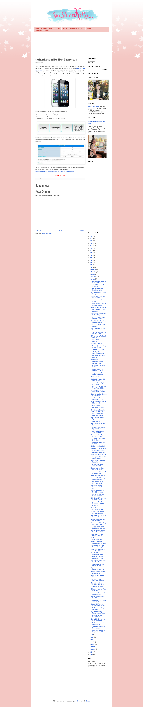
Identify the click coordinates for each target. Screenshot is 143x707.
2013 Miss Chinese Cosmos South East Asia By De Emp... (98, 527)
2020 (91, 250)
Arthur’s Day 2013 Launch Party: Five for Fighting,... (98, 314)
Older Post (81, 230)
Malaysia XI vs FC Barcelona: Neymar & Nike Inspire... (97, 512)
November (93, 272)
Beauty (51, 28)
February (93, 647)
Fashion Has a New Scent (96, 343)
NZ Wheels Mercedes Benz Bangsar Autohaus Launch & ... (98, 391)
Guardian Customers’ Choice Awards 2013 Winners (97, 468)
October (93, 274)
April (92, 642)
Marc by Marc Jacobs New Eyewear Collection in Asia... (98, 373)
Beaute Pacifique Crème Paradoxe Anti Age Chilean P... (99, 394)
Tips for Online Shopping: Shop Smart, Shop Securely (98, 619)
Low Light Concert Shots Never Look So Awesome (98, 296)
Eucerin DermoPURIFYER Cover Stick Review (98, 310)
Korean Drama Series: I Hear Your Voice (98, 576)
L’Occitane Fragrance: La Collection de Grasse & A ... (98, 579)
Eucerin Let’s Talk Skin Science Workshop (98, 356)
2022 (91, 246)
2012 (91, 652)
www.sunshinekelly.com (93, 107)
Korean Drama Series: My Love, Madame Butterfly (98, 461)
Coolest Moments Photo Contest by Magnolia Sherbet (98, 495)
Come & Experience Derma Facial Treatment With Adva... (98, 321)
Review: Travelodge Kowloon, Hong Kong (97, 122)
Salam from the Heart (96, 421)
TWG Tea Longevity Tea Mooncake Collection (98, 336)
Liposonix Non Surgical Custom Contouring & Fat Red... (98, 318)
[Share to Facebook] (40, 62)
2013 (91, 267)
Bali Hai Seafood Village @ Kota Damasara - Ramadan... (98, 498)
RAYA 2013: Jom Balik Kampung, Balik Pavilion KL (98, 608)
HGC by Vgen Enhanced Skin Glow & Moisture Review (98, 402)
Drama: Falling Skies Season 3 (98, 408)
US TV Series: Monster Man (97, 349)
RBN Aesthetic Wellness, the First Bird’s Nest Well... (97, 491)
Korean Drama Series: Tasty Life (98, 307)
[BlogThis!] (37, 62)
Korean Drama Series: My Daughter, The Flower (97, 435)
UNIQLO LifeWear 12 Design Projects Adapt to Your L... (97, 398)
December (93, 269)
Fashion (58, 28)
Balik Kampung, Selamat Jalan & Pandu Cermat (98, 561)
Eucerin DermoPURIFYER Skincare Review (98, 329)
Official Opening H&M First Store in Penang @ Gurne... (98, 457)
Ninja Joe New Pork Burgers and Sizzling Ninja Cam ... (98, 472)
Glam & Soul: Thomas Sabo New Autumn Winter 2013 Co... (98, 387)
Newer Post (38, 230)
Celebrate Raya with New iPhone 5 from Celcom (98, 589)
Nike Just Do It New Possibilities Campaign (98, 325)
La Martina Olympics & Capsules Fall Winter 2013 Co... (98, 304)
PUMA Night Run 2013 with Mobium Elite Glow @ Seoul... (98, 546)
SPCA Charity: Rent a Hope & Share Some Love (97, 616)
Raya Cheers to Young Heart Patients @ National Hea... (97, 502)
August (93, 279)
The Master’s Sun (95, 377)
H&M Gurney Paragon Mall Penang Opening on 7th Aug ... (98, 612)
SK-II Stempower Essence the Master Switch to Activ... (98, 410)
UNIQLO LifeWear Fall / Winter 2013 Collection (98, 439)
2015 (91, 262)
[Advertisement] (71, 44)
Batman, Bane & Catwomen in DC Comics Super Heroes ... (98, 557)
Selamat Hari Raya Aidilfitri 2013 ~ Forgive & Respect (98, 549)
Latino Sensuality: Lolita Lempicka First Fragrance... (99, 627)
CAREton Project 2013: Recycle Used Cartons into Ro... (98, 366)
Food (82, 28)
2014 (91, 265)
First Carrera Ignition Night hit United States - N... (98, 383)
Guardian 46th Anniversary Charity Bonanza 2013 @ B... (98, 604)
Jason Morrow (77, 701)
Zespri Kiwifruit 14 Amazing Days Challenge (98, 443)
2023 (91, 243)
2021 (91, 248)
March (93, 644)
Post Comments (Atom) (47, 233)
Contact (89, 28)
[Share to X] (39, 62)
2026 (91, 236)
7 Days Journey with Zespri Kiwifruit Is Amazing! (97, 534)
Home (37, 28)
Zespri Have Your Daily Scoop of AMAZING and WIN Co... (98, 564)
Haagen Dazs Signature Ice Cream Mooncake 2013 (97, 414)
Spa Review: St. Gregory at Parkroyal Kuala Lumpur (97, 370)
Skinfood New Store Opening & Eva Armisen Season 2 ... (98, 593)
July (92, 635)
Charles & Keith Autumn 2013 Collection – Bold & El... (98, 379)
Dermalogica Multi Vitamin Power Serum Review (97, 289)
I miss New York (94, 505)
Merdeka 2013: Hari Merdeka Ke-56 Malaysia (98, 285)
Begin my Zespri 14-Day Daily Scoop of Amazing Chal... (98, 631)
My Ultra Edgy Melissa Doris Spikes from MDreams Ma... (98, 352)
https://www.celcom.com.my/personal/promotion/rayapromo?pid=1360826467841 (55, 171)
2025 (91, 238)
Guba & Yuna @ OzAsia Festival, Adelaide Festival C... (98, 346)
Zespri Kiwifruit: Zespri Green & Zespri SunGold (98, 601)
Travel (65, 28)
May (92, 639)
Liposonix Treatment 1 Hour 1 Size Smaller (99, 300)
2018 (91, 255)
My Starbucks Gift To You (97, 587)
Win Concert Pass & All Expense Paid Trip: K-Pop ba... (98, 516)
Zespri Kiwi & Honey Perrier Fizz (98, 448)
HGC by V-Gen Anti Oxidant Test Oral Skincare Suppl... (98, 333)
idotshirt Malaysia (95, 405)
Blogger (88, 701)
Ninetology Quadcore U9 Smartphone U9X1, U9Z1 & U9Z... (97, 486)
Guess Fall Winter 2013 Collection (96, 340)
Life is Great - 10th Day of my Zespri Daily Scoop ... (98, 465)
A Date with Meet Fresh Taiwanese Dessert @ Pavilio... (98, 542)
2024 (91, 241)
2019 (91, 253)
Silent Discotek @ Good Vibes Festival (98, 424)
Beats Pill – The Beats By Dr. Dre (98, 454)
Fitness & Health (74, 28)
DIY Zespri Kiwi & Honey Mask (98, 446)
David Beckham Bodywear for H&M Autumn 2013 (97, 362)
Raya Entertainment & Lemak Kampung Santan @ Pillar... (98, 568)
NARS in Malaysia (95, 359)
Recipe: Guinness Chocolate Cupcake (97, 418)
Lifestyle (44, 28)
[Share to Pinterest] (42, 62)
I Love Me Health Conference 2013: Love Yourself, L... (97, 431)
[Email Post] (40, 179)
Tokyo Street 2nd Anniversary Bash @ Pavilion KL (98, 519)
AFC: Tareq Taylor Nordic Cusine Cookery (98, 293)
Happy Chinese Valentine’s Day (98, 475)
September (94, 277)
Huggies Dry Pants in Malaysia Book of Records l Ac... (98, 597)
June (92, 637)
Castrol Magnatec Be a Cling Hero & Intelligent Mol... (97, 482)
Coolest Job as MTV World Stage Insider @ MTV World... (98, 523)
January (93, 649)
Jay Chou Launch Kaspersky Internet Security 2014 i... (97, 508)
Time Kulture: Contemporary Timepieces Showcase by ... (97, 583)
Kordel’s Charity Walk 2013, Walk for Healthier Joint (98, 572)
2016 (91, 260)
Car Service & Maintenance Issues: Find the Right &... (97, 538)
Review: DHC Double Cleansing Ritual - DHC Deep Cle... (98, 478)
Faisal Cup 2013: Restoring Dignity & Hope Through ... (97, 553)
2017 (91, 258)
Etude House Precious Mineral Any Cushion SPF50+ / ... (98, 428)
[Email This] (36, 62)
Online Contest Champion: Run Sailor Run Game (98, 623)
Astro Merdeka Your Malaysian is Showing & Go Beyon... (98, 281)
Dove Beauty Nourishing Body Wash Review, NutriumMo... (97, 451)
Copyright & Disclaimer (42, 30)
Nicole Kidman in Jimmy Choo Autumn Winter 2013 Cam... (98, 531)
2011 (91, 654)
